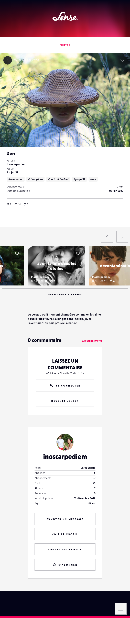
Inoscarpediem (16, 164)
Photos (65, 45)
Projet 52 (12, 172)
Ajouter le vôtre (92, 341)
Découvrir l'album (65, 294)
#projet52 (79, 179)
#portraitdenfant (58, 179)
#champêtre (35, 179)
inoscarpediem (65, 456)
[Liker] (122, 60)
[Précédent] (107, 237)
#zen (93, 179)
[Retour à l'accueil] (65, 16)
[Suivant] (122, 237)
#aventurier (15, 179)
